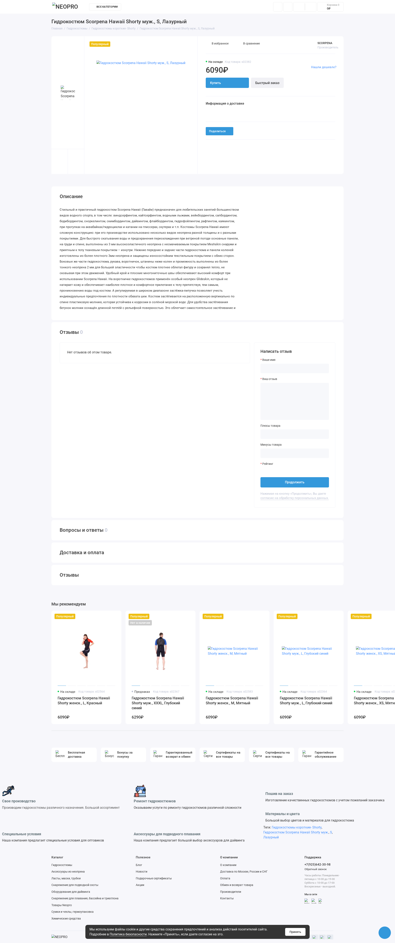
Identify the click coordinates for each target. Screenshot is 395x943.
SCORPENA (324, 43)
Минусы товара (271, 444)
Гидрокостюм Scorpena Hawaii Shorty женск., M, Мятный (232, 700)
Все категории (107, 6)
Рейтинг (267, 463)
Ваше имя (268, 359)
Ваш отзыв (269, 379)
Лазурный (271, 837)
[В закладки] (115, 616)
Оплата (225, 878)
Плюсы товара (270, 425)
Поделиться (217, 131)
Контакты (246, 8)
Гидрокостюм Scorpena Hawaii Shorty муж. (296, 832)
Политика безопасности (128, 934)
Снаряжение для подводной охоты (74, 885)
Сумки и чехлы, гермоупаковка (72, 911)
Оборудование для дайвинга (70, 891)
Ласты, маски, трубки (66, 878)
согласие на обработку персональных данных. (294, 498)
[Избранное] (310, 7)
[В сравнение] (108, 616)
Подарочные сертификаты (154, 878)
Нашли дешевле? (323, 67)
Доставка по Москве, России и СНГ (244, 871)
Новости (141, 871)
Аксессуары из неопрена (68, 871)
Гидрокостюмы (61, 865)
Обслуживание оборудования (211, 8)
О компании (228, 865)
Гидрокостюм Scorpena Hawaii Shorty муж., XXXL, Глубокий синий (158, 703)
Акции (140, 885)
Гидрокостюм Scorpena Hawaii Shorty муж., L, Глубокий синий (306, 700)
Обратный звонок (315, 869)
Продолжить (294, 482)
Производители (230, 891)
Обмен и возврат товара (236, 885)
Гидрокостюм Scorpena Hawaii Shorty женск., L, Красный (84, 700)
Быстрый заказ (267, 83)
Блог (139, 865)
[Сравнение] (299, 7)
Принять (295, 932)
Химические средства (66, 918)
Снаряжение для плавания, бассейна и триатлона (84, 898)
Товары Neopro (61, 905)
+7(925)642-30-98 (317, 864)
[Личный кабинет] (287, 7)
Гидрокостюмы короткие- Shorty (297, 827)
